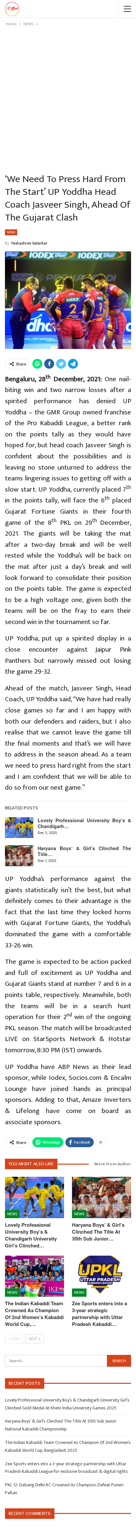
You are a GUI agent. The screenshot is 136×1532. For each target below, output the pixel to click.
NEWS (11, 232)
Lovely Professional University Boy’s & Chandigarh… (84, 823)
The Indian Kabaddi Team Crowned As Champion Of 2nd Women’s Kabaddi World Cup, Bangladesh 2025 (68, 1446)
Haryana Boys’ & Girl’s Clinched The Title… (84, 851)
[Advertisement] (68, 98)
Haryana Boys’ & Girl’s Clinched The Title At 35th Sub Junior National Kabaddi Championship (61, 1425)
